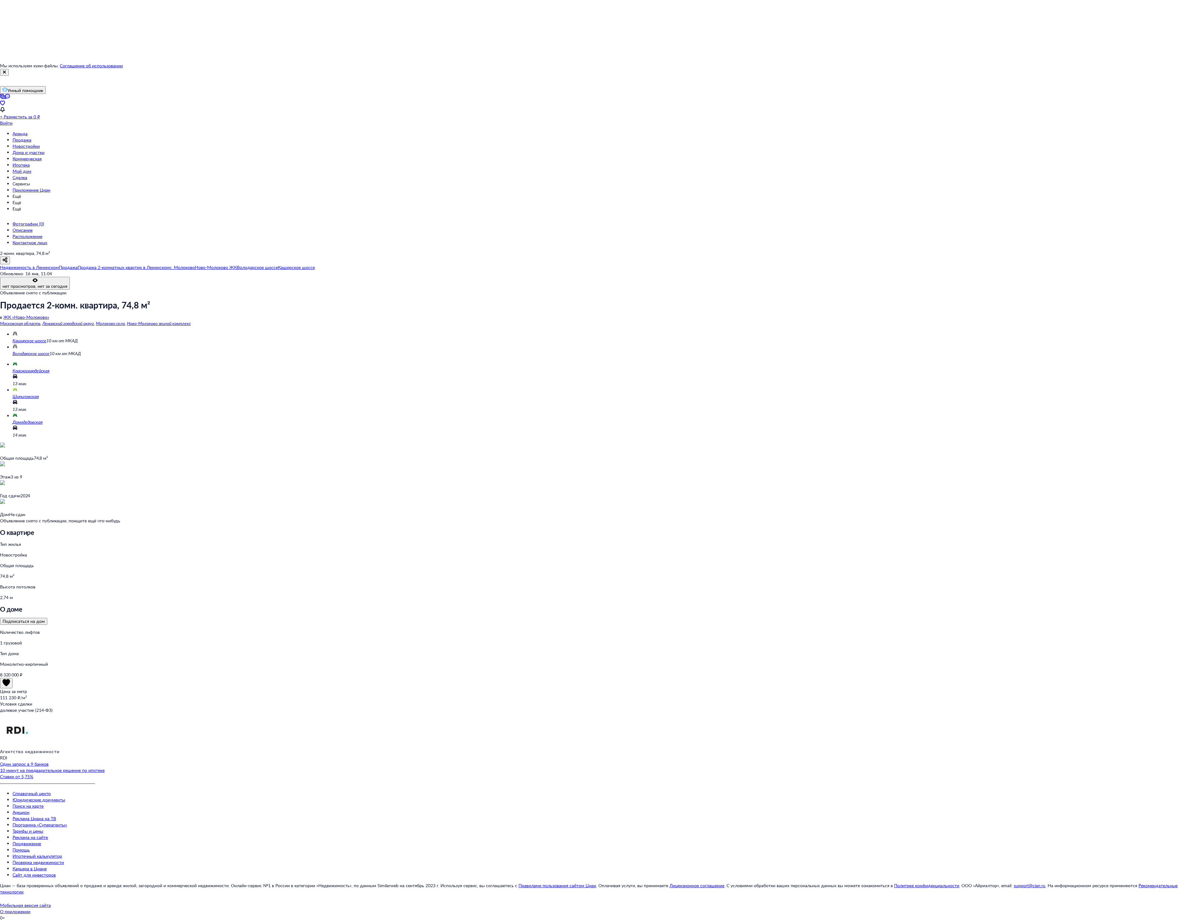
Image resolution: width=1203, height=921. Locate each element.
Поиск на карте (28, 806)
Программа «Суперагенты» (40, 825)
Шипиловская (26, 396)
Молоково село (110, 323)
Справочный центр (32, 793)
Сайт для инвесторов (34, 875)
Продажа (22, 140)
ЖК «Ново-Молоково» (26, 317)
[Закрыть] (4, 72)
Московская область (20, 323)
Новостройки (26, 146)
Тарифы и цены (28, 831)
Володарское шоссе (31, 353)
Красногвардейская (31, 371)
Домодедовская (28, 422)
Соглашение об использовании (91, 66)
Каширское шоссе (29, 341)
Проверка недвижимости (38, 862)
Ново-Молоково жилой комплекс (159, 323)
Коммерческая (27, 159)
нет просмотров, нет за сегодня (35, 286)
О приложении (15, 911)
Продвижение (27, 843)
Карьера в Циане (30, 869)
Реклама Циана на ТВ (34, 818)
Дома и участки (28, 152)
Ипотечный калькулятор (37, 856)
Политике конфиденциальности (926, 885)
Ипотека (21, 165)
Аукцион (21, 812)
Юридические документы (39, 800)
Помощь (21, 850)
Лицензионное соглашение (696, 885)
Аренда (20, 134)
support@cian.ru (1029, 885)
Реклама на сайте (30, 837)
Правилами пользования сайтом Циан (557, 885)
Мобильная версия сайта (25, 905)
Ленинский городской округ (68, 323)
